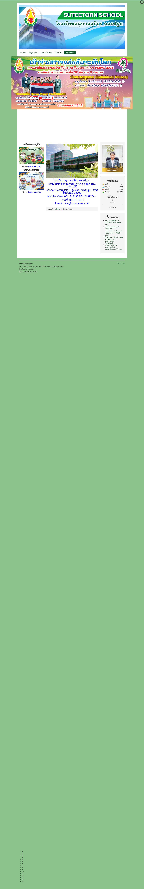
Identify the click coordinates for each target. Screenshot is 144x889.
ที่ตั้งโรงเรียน (59, 53)
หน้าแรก (23, 53)
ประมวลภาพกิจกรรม (34, 192)
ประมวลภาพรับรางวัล (34, 166)
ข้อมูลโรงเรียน (33, 53)
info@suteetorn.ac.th (77, 203)
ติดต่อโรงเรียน (69, 53)
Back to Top (121, 263)
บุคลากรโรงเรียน (46, 53)
